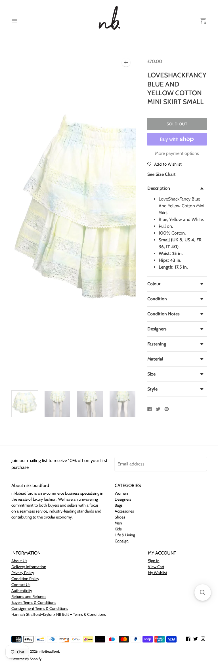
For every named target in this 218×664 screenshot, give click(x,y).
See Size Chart (161, 174)
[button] (164, 164)
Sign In (154, 560)
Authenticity (21, 590)
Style (152, 389)
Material (155, 359)
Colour (153, 283)
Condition (157, 299)
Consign (122, 540)
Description (158, 188)
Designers (157, 329)
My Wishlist (157, 572)
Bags (119, 505)
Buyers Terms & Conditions (33, 602)
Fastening (156, 344)
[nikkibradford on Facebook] (188, 638)
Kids (118, 529)
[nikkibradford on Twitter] (195, 638)
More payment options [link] (177, 153)
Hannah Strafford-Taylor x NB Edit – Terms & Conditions (58, 614)
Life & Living (125, 534)
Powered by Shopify (26, 659)
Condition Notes (163, 314)
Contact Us (20, 584)
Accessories (124, 511)
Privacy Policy (22, 572)
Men (118, 523)
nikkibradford (49, 651)
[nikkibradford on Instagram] (203, 638)
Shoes (120, 517)
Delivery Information (28, 566)
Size (151, 374)
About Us (19, 560)
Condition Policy (25, 578)
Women (121, 493)
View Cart (156, 566)
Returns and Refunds (28, 596)
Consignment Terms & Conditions (39, 608)
